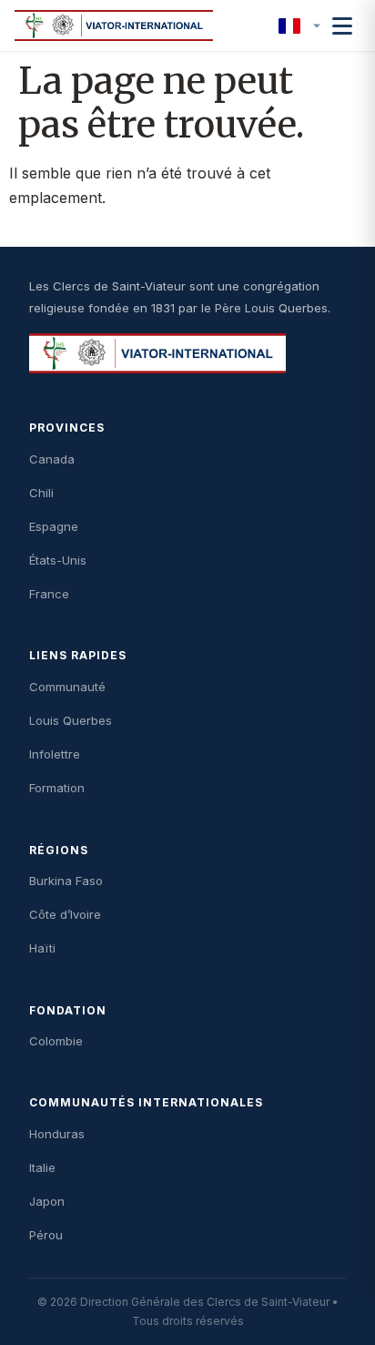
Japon (47, 1201)
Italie (42, 1167)
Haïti (42, 948)
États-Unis (57, 560)
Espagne (53, 526)
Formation (57, 787)
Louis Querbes (70, 720)
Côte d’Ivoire (65, 914)
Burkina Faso (66, 880)
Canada (52, 459)
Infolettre (54, 754)
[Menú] (342, 25)
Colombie (56, 1041)
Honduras (57, 1133)
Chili (41, 492)
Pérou (46, 1235)
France (49, 593)
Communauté (67, 686)
